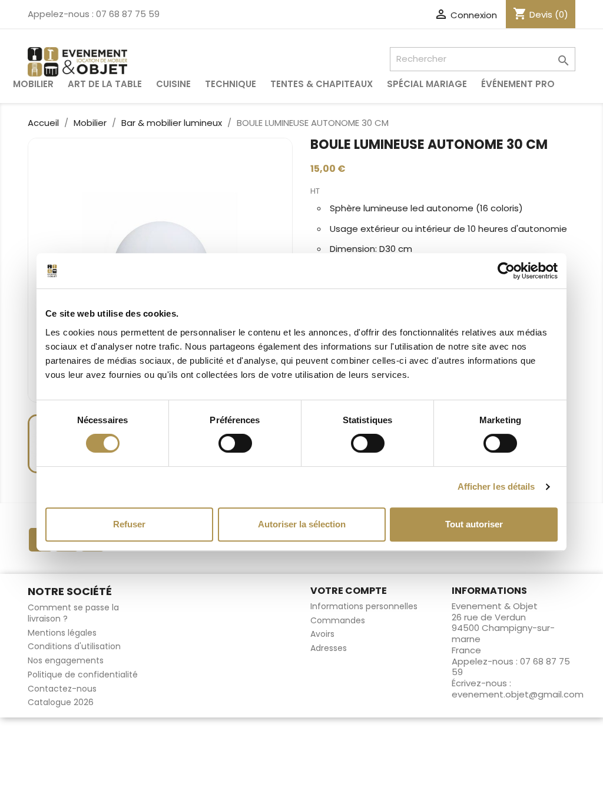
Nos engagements (66, 660)
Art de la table (105, 84)
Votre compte (348, 590)
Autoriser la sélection (302, 524)
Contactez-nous (62, 689)
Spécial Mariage (427, 84)
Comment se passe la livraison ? (73, 613)
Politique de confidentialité (83, 674)
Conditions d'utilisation (74, 646)
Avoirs (322, 634)
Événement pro (518, 84)
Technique (230, 84)
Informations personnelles (364, 606)
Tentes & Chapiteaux (321, 84)
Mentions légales (62, 633)
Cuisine (173, 84)
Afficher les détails (496, 486)
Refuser (129, 524)
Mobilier (33, 84)
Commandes (337, 620)
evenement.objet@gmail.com (518, 694)
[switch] (235, 443)
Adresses (328, 648)
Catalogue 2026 (61, 702)
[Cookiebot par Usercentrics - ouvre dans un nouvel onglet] (506, 271)
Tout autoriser (474, 524)
